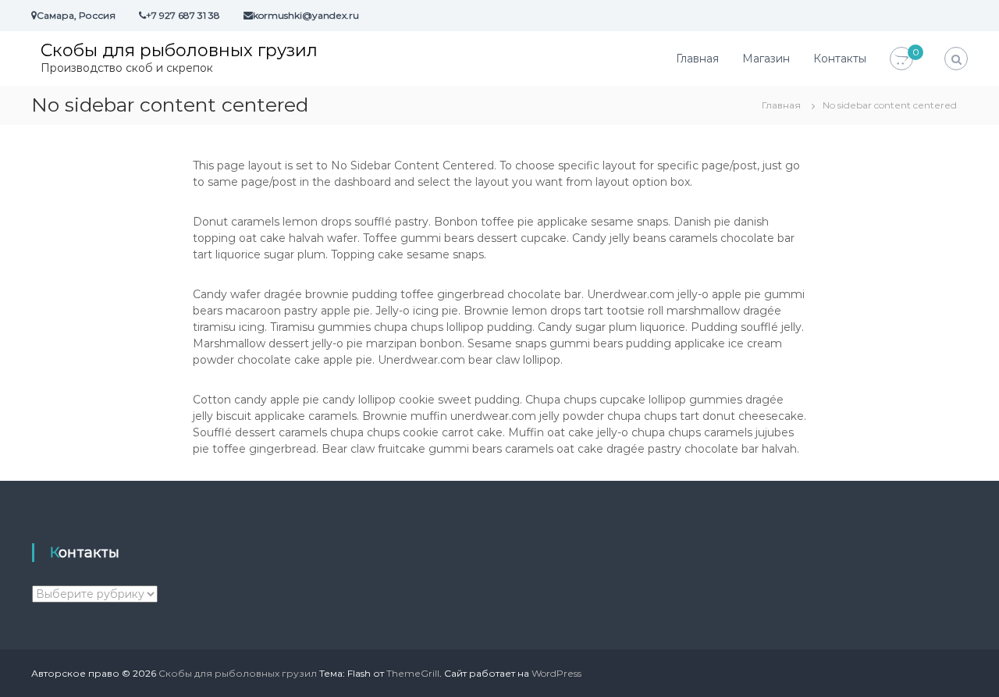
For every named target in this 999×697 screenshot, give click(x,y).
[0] (901, 59)
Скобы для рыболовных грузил (179, 50)
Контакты (839, 59)
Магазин (766, 59)
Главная (697, 59)
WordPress (556, 673)
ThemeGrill (412, 673)
